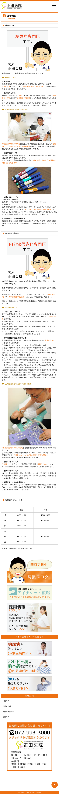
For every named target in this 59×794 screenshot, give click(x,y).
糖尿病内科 (7, 706)
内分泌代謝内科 (8, 712)
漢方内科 (6, 717)
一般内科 (6, 701)
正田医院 (26, 792)
